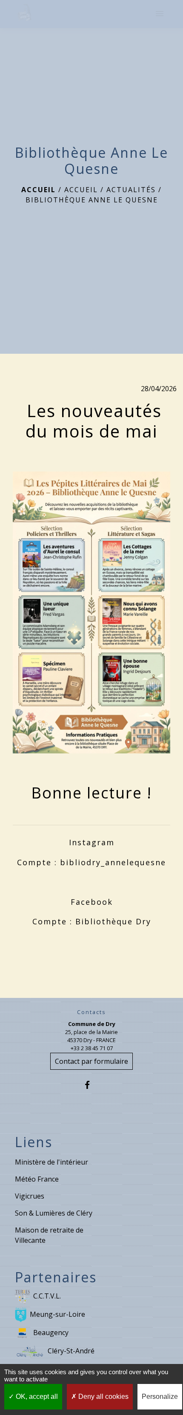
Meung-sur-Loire (57, 1313)
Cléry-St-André (71, 1350)
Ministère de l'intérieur (51, 1162)
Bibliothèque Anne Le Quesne (92, 200)
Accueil (38, 189)
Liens (33, 1142)
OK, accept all (36, 1396)
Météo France (37, 1179)
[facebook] (91, 1084)
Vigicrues (29, 1196)
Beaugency (51, 1332)
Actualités (131, 189)
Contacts (91, 1012)
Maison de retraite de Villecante (49, 1235)
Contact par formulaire (91, 1061)
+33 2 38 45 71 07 (92, 1048)
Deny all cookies (103, 1396)
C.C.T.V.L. (47, 1295)
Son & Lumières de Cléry (53, 1213)
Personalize (160, 1396)
